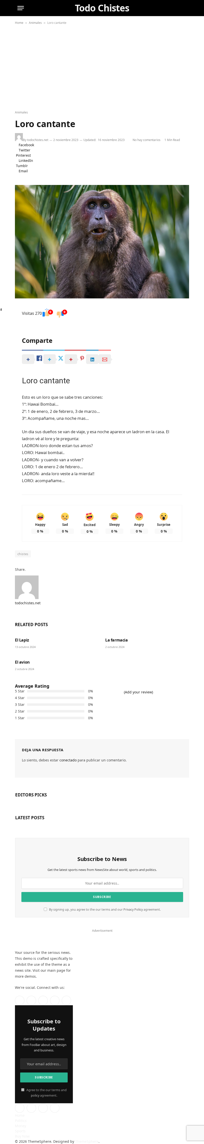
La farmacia (116, 640)
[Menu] (20, 8)
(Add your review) (138, 692)
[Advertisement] (102, 68)
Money (20, 1125)
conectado (68, 760)
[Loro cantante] (102, 241)
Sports (20, 1131)
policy (35, 1095)
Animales (35, 23)
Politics (21, 1120)
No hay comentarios (147, 140)
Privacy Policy (133, 909)
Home (19, 23)
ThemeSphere (87, 1141)
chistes (22, 554)
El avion (22, 662)
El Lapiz (22, 640)
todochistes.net (37, 140)
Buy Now (22, 1136)
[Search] (184, 8)
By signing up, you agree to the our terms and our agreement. (104, 909)
